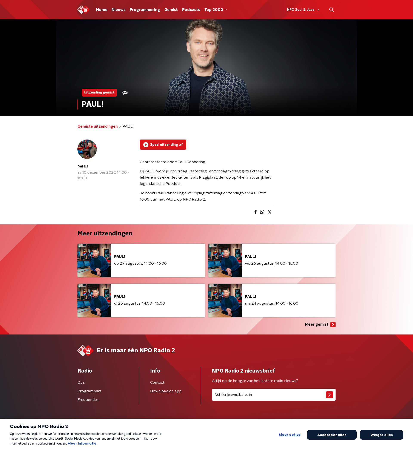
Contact (157, 383)
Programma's (89, 391)
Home (101, 10)
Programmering (145, 10)
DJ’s (81, 383)
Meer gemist (316, 325)
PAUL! (82, 167)
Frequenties (88, 400)
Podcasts (191, 10)
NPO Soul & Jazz (300, 9)
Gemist (171, 10)
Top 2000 (213, 10)
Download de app (166, 391)
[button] (331, 10)
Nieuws (118, 10)
